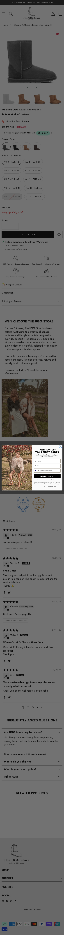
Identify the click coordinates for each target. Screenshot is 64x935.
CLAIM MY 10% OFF (47, 476)
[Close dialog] (60, 446)
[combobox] (37, 470)
